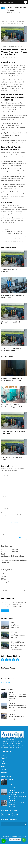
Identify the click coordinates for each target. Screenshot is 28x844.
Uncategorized (6, 582)
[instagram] (9, 659)
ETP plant (4, 58)
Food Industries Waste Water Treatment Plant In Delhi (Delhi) (18, 645)
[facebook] (2, 659)
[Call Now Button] (3, 841)
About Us (4, 758)
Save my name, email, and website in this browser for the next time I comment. (13, 516)
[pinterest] (17, 659)
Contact (4, 772)
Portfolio (4, 763)
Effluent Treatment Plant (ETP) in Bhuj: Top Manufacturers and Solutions (17, 707)
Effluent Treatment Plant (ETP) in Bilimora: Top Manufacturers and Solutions (17, 696)
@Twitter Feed (5, 682)
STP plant (12, 58)
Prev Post (14, 231)
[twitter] (6, 659)
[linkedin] (13, 659)
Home (3, 755)
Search (3, 534)
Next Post (13, 239)
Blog (2, 573)
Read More (5, 611)
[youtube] (17, 814)
